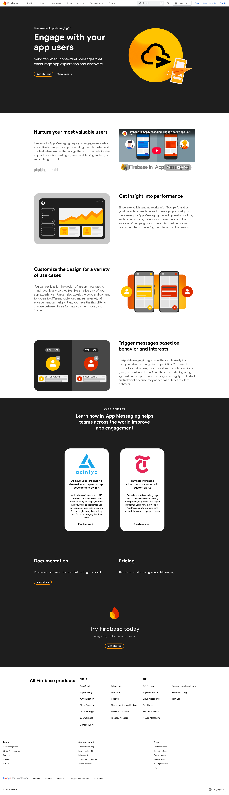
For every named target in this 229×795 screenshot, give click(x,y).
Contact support (160, 746)
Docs (78, 3)
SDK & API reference (11, 751)
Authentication (87, 699)
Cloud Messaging (151, 699)
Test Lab (176, 699)
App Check (85, 686)
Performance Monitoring (184, 686)
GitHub (6, 763)
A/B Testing (148, 686)
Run (42, 3)
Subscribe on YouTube (87, 759)
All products (99, 778)
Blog (197, 3)
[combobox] (150, 3)
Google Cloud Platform (79, 778)
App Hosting (86, 692)
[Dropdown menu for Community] (103, 3)
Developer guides (10, 746)
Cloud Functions (88, 705)
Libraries (6, 759)
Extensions (116, 686)
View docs (64, 74)
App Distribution (150, 692)
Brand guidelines (161, 763)
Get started (43, 74)
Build (29, 3)
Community (95, 3)
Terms (5, 789)
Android (36, 778)
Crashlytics (148, 705)
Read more (86, 524)
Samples (6, 755)
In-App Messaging (151, 718)
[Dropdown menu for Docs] (84, 3)
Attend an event (85, 763)
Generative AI (87, 725)
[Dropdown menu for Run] (47, 3)
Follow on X (83, 755)
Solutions (56, 3)
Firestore (115, 692)
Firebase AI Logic (119, 718)
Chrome (48, 778)
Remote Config (179, 692)
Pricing (68, 3)
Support (112, 3)
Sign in (223, 3)
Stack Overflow (160, 751)
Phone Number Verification (124, 705)
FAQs (156, 768)
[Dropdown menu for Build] (35, 3)
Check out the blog (86, 746)
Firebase (60, 778)
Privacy (14, 789)
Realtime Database (120, 711)
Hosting (115, 699)
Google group (160, 755)
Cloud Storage (87, 711)
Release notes (159, 759)
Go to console (209, 3)
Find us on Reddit (85, 751)
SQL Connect (86, 718)
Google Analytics (151, 711)
